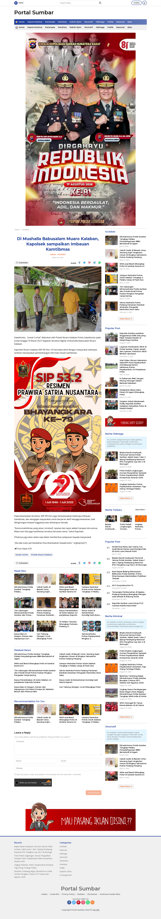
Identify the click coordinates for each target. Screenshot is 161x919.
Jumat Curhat (21, 555)
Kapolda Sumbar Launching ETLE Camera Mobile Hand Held (127, 604)
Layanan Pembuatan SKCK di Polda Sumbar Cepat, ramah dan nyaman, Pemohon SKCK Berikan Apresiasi (133, 350)
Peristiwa (62, 22)
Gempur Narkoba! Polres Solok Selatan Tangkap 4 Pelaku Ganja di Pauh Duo (91, 589)
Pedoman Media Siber (110, 894)
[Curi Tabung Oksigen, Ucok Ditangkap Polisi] (46, 626)
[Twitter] (74, 902)
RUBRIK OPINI (65, 871)
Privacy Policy (68, 894)
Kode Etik (54, 894)
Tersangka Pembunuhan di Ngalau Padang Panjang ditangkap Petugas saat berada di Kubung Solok (129, 594)
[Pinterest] (78, 902)
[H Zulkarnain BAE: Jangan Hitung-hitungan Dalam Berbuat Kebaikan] (111, 382)
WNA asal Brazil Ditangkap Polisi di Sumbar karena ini (68, 589)
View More (125, 319)
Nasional (120, 22)
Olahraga (100, 22)
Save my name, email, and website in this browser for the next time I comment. (48, 774)
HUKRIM (61, 254)
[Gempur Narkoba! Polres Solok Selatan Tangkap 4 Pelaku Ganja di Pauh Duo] (91, 579)
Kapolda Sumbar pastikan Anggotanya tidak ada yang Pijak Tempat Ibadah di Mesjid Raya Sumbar (133, 336)
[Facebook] (69, 902)
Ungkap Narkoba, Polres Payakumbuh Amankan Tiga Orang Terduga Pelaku (133, 486)
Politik (110, 22)
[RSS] (92, 902)
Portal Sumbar (34, 12)
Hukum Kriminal (34, 22)
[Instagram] (83, 902)
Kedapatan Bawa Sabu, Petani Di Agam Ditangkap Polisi (132, 392)
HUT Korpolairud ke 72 (122, 585)
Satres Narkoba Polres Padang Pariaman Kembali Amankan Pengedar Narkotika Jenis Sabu (46, 612)
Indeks (137, 3)
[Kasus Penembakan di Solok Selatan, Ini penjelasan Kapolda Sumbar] (69, 602)
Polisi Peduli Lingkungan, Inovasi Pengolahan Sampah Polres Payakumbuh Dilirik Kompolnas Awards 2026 (133, 474)
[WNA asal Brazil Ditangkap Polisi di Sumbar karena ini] (69, 579)
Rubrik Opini (75, 22)
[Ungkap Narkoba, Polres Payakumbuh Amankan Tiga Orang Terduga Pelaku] (111, 488)
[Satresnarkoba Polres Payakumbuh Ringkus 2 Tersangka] (91, 626)
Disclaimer (92, 894)
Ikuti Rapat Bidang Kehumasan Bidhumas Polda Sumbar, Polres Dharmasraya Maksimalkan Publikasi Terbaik (129, 575)
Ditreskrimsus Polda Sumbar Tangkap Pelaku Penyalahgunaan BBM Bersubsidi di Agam (23, 589)
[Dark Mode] (144, 3)
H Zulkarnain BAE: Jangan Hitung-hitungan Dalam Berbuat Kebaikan (132, 380)
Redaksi (81, 894)
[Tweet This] (84, 263)
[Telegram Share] (94, 263)
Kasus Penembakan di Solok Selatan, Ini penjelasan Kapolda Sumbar (68, 612)
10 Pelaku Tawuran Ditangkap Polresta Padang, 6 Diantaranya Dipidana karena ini (68, 624)
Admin (53, 254)
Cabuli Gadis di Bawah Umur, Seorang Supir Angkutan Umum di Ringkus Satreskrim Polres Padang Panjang (46, 589)
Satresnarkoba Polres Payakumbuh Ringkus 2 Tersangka (91, 636)
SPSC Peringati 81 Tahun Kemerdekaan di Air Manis (132, 704)
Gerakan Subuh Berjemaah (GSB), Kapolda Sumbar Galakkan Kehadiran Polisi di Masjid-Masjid (133, 404)
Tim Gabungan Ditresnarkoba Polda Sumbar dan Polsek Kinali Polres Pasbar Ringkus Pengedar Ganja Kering (24, 612)
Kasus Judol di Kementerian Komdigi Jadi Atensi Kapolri (91, 612)
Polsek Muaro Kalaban (41, 555)
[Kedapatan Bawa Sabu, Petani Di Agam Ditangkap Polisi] (111, 393)
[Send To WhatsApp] (99, 263)
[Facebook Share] (79, 263)
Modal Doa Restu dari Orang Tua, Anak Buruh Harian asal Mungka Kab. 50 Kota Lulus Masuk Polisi (129, 549)
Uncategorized (65, 875)
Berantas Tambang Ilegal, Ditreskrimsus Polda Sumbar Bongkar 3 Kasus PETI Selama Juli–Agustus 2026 (133, 679)
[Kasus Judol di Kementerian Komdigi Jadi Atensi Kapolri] (91, 602)
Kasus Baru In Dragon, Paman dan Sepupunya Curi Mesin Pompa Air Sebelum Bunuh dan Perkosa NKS (23, 636)
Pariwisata (50, 22)
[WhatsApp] (88, 902)
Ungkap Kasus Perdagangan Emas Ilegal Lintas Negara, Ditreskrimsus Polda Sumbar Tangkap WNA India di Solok (133, 692)
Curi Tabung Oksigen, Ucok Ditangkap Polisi (44, 636)
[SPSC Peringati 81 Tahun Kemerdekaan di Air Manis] (111, 706)
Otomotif (88, 22)
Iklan (130, 22)
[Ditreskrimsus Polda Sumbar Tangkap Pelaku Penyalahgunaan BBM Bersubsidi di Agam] (24, 579)
